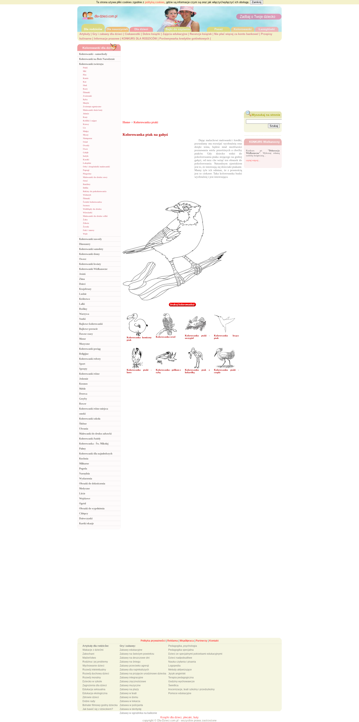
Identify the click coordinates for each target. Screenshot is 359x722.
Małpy (86, 131)
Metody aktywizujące (180, 669)
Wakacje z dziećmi (92, 649)
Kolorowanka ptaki (146, 122)
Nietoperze (87, 138)
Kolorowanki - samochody (93, 54)
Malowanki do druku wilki (95, 216)
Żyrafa (86, 227)
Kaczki (86, 159)
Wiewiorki (87, 212)
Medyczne (84, 488)
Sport (82, 363)
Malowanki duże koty (92, 110)
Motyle (86, 103)
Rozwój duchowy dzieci (95, 673)
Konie (85, 78)
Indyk (86, 156)
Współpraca (187, 640)
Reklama (172, 640)
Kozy (85, 117)
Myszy (86, 135)
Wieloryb (87, 195)
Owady (86, 145)
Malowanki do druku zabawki (95, 433)
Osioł (85, 142)
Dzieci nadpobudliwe (180, 657)
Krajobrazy (85, 289)
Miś (84, 71)
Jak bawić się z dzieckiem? (97, 709)
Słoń (85, 85)
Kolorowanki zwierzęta (91, 64)
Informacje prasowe (106, 38)
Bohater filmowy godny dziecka (100, 705)
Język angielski (177, 673)
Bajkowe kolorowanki (91, 323)
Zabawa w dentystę (130, 709)
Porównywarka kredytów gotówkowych (184, 38)
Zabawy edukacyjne (131, 649)
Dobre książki (151, 34)
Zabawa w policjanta (131, 705)
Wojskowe (84, 498)
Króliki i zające (90, 121)
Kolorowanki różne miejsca (93, 408)
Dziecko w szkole (92, 681)
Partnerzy (201, 640)
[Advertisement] (202, 75)
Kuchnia (83, 458)
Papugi (86, 170)
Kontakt (214, 640)
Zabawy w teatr (128, 693)
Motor (82, 338)
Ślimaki (86, 92)
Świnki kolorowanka (92, 202)
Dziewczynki (85, 518)
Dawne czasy (86, 333)
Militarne (84, 463)
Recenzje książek (201, 34)
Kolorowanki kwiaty (90, 264)
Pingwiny (87, 174)
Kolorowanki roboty (90, 358)
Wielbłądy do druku (92, 209)
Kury (85, 89)
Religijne (84, 353)
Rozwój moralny (91, 677)
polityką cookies (155, 2)
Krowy (86, 124)
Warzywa (84, 313)
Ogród (82, 503)
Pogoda (83, 468)
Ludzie (82, 294)
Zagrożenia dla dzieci (94, 685)
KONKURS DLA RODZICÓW (139, 38)
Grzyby (83, 398)
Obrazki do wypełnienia (92, 508)
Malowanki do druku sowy (95, 177)
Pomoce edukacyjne (179, 693)
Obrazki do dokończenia (92, 483)
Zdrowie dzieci (90, 697)
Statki (82, 318)
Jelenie (86, 113)
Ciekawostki (132, 34)
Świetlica (173, 685)
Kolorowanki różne (89, 373)
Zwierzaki (87, 96)
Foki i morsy (88, 230)
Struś (85, 181)
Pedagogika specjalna (181, 649)
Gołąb (86, 152)
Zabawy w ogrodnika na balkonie (138, 713)
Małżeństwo (89, 657)
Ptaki (85, 68)
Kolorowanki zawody (90, 239)
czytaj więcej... (253, 160)
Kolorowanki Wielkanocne (93, 269)
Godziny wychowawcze (181, 681)
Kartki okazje (86, 523)
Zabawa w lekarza (130, 701)
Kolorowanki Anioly (90, 438)
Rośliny (83, 308)
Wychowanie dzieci (93, 665)
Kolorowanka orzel (165, 337)
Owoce (82, 259)
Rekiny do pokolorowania (94, 191)
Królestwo (84, 298)
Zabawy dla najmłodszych (134, 669)
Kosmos (83, 383)
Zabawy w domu (129, 697)
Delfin (85, 188)
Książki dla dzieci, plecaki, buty (179, 717)
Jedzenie (83, 378)
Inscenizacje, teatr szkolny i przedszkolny (191, 689)
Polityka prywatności (153, 640)
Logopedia (174, 665)
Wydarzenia (85, 478)
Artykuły (84, 34)
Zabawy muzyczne (130, 685)
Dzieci (82, 284)
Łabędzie (87, 163)
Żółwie (86, 223)
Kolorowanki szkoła (89, 418)
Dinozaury (84, 244)
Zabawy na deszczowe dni (135, 657)
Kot (84, 82)
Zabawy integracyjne (131, 677)
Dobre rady (88, 701)
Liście (82, 493)
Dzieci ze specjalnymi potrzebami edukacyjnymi (195, 653)
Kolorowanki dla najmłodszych (95, 453)
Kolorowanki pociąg (90, 348)
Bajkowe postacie (88, 328)
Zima (82, 279)
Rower (82, 403)
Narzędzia (84, 473)
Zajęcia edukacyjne (175, 34)
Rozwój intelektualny (94, 669)
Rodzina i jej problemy (95, 661)
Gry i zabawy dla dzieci (107, 34)
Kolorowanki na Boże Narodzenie (97, 59)
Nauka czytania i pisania (182, 661)
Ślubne (83, 423)
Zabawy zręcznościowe (133, 681)
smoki (82, 413)
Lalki (82, 303)
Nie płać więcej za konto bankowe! (236, 34)
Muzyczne (84, 343)
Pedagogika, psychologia (182, 645)
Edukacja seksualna (93, 689)
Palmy (82, 448)
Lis (84, 128)
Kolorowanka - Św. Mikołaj (93, 443)
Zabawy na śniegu (130, 661)
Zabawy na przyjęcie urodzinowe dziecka (143, 673)
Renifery (86, 184)
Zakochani (88, 653)
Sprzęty (83, 368)
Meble (82, 388)
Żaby (85, 219)
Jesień (82, 274)
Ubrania (83, 428)
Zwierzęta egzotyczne (92, 106)
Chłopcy (83, 513)
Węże (85, 234)
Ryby (85, 99)
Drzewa (83, 393)
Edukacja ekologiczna (94, 693)
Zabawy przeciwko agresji (134, 665)
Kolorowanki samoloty (91, 249)
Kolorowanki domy (89, 254)
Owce (85, 149)
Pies (84, 75)
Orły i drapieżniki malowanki (96, 166)
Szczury (86, 205)
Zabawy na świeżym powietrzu (137, 653)
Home (126, 122)
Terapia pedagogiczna (181, 677)
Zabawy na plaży (129, 689)
